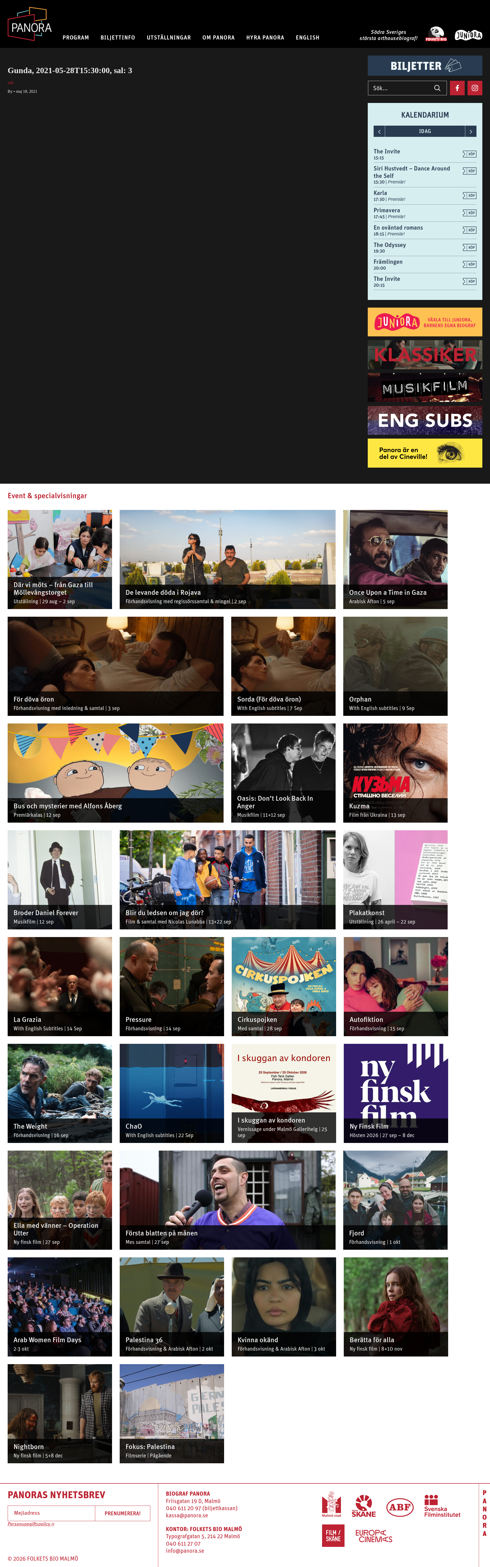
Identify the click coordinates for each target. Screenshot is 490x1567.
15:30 (380, 182)
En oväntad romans (398, 227)
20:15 (379, 285)
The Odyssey (390, 244)
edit (11, 83)
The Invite (387, 151)
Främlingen (388, 261)
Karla (380, 192)
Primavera (387, 210)
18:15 (379, 233)
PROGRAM (76, 37)
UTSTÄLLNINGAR (169, 37)
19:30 (379, 251)
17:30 (380, 199)
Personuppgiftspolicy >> (31, 1524)
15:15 (379, 157)
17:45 (380, 216)
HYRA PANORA (265, 37)
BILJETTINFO (118, 37)
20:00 (380, 268)
